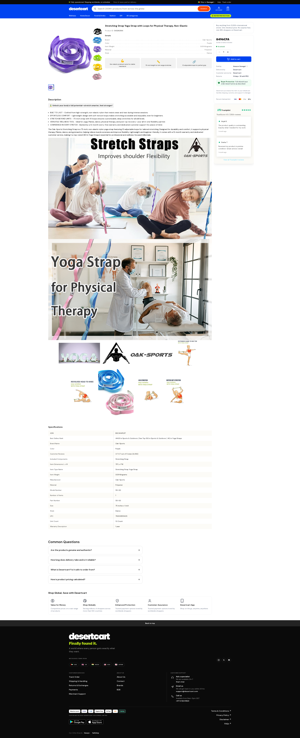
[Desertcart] (78, 8)
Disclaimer (225, 719)
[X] (224, 660)
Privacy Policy (223, 715)
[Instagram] (219, 660)
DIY (121, 16)
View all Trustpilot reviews (233, 160)
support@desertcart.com (187, 691)
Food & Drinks (99, 16)
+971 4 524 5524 (182, 701)
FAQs (227, 723)
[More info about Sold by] (247, 66)
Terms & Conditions (221, 711)
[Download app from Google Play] (77, 722)
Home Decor (85, 16)
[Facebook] (229, 660)
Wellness (72, 16)
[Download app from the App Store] (95, 722)
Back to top (150, 623)
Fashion (113, 16)
